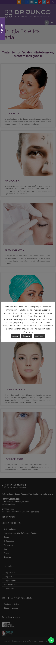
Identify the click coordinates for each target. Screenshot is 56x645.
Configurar (39, 336)
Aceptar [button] (15, 336)
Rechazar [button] (26, 336)
